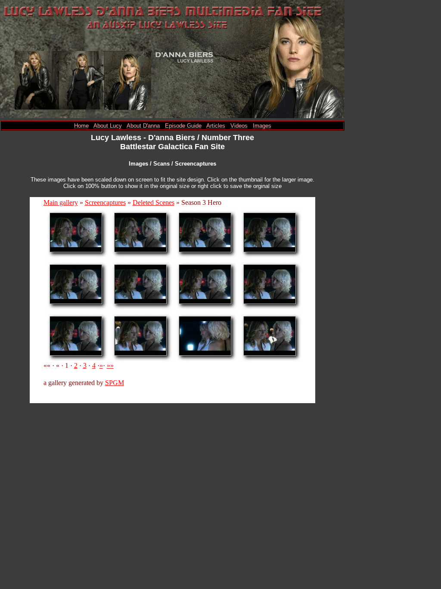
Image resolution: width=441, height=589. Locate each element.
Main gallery (60, 202)
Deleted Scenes (153, 202)
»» (110, 365)
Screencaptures (105, 202)
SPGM (114, 382)
